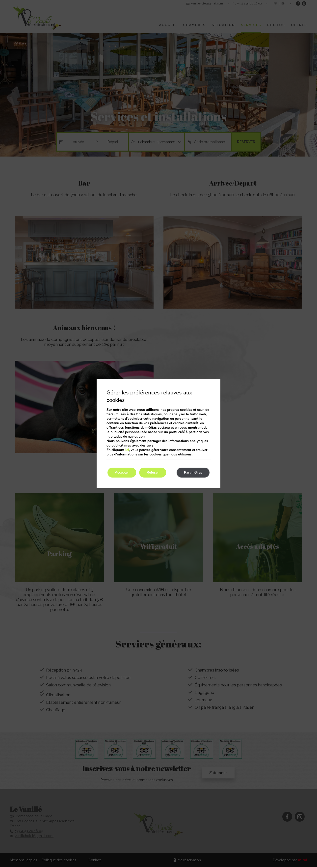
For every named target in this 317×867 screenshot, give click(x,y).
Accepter (122, 472)
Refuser (153, 472)
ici (127, 450)
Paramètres (193, 472)
